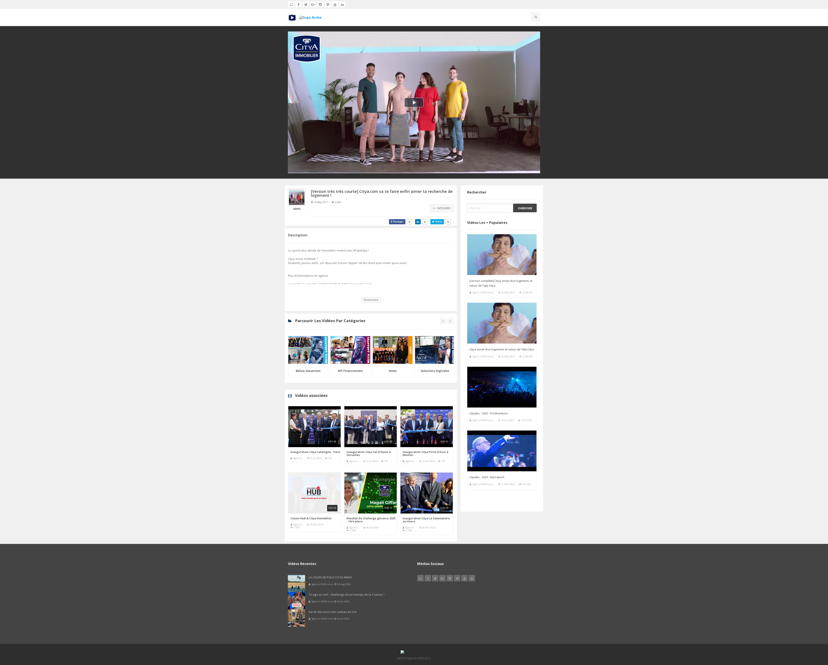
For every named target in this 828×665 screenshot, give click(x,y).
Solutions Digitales (435, 371)
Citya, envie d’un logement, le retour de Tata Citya (501, 349)
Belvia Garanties (308, 371)
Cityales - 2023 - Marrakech (486, 477)
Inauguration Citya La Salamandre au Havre (426, 519)
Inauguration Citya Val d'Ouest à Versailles (369, 453)
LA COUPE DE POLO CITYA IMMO (330, 577)
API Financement (350, 371)
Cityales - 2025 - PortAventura (488, 413)
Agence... (298, 458)
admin (297, 209)
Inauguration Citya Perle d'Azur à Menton (425, 453)
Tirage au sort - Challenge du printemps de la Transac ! (346, 594)
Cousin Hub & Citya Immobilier (311, 518)
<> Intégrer (441, 208)
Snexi (393, 371)
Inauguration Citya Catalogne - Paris (315, 452)
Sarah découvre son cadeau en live (333, 612)
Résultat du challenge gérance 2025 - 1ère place (371, 519)
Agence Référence (483, 292)
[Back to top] (814, 638)
